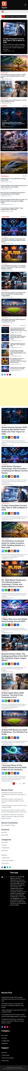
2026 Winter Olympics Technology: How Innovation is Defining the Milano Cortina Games (13, 240)
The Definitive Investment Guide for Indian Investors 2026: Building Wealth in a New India (13, 76)
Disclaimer (4, 855)
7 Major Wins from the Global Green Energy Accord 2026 (13, 179)
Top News (5, 120)
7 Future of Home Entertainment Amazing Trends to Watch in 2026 (12, 147)
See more (23, 216)
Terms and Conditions (7, 860)
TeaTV (4, 7)
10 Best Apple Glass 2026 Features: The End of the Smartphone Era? (14, 100)
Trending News (7, 36)
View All (24, 105)
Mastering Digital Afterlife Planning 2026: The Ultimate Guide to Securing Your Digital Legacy (14, 201)
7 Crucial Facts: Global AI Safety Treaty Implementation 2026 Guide (12, 208)
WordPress (22, 1068)
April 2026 (4, 832)
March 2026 (4, 835)
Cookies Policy (5, 858)
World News (5, 763)
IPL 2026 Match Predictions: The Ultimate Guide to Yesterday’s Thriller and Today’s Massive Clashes (13, 267)
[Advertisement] (14, 392)
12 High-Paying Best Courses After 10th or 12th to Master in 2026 (13, 40)
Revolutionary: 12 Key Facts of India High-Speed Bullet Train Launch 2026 (12, 169)
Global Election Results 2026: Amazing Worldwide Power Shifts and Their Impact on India (13, 124)
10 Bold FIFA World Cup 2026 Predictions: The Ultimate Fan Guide (13, 320)
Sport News (4, 237)
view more (22, 325)
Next (24, 783)
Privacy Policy (5, 863)
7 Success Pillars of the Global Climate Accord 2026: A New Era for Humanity (14, 186)
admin (5, 50)
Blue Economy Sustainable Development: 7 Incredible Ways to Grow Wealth (13, 193)
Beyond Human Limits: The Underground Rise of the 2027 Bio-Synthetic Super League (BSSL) (13, 294)
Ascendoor (10, 1068)
